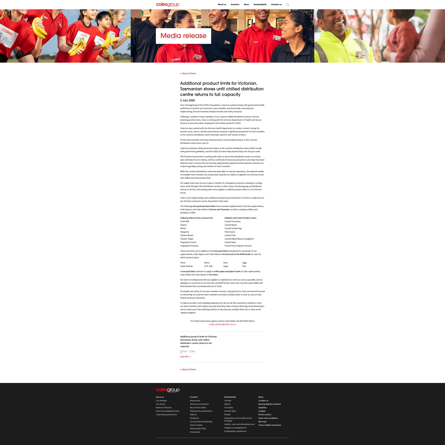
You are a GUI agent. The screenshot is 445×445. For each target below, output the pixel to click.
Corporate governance (166, 415)
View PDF (187, 356)
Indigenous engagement (235, 428)
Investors (235, 5)
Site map (262, 422)
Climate (227, 401)
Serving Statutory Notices (269, 404)
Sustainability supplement (235, 431)
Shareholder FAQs (198, 429)
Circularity (228, 408)
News (246, 5)
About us (222, 5)
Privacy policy (264, 415)
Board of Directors (164, 408)
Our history (160, 404)
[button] (287, 4)
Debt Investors (196, 425)
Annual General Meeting (201, 422)
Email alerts (195, 432)
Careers (261, 411)
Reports (193, 415)
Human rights (230, 411)
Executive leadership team (167, 411)
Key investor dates (198, 408)
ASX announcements (199, 404)
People (227, 415)
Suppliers (262, 408)
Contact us (276, 5)
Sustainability (260, 5)
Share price (195, 401)
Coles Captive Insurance (269, 425)
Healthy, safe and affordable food (239, 424)
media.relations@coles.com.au (222, 324)
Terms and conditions (268, 418)
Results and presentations (201, 411)
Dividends (194, 418)
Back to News (189, 74)
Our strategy (161, 401)
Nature (227, 404)
